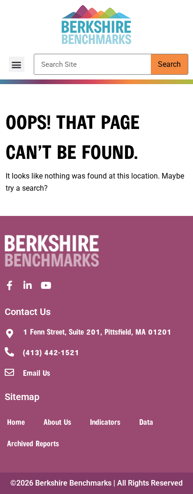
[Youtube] (46, 285)
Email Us (36, 372)
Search (169, 64)
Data (146, 421)
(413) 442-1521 (51, 352)
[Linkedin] (27, 285)
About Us (57, 421)
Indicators (105, 421)
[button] (16, 64)
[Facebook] (9, 285)
